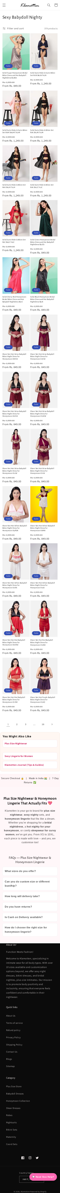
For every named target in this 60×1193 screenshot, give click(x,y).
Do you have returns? (18, 906)
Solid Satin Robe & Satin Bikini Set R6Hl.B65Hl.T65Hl (14, 131)
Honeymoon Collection (18, 1100)
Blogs (9, 1058)
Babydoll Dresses (15, 1093)
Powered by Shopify (38, 1191)
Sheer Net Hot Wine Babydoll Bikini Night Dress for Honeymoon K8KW (14, 356)
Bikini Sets (11, 1129)
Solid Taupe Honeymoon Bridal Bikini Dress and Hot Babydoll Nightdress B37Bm (15, 75)
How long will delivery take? (22, 896)
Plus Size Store (13, 1086)
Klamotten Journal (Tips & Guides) (24, 764)
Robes (9, 1115)
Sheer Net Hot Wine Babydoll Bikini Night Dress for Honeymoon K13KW (42, 413)
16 (43, 724)
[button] (4, 5)
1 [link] (8, 724)
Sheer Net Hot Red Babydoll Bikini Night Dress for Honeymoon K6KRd (13, 642)
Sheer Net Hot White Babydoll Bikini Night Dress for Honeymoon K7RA (14, 585)
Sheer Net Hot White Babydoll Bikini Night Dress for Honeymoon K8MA (42, 528)
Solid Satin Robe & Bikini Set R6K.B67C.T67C (42, 186)
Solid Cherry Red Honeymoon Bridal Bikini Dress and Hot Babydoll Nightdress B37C (14, 299)
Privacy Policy (13, 1037)
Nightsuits (11, 1122)
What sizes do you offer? (20, 871)
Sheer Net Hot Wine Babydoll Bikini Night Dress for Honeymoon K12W (14, 470)
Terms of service (14, 1022)
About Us (10, 1015)
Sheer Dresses (13, 1108)
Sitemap (10, 1066)
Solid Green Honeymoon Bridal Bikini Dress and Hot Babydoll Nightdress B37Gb (42, 242)
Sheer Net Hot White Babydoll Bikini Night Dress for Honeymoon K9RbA (14, 528)
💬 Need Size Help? (43, 1177)
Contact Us (11, 1051)
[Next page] (51, 724)
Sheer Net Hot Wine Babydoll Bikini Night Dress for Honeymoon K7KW (42, 356)
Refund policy (13, 1030)
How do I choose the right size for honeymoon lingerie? (26, 929)
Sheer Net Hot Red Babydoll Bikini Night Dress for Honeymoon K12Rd (41, 642)
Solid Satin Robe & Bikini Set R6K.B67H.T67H (14, 186)
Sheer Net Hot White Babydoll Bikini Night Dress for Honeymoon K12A (42, 585)
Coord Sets (11, 1144)
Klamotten (25, 1191)
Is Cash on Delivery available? (24, 917)
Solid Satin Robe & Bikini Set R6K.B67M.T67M (42, 131)
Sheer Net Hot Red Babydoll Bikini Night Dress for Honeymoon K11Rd (13, 699)
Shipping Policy (14, 1044)
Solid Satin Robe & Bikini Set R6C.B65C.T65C (14, 241)
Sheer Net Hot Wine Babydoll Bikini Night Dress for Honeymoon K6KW (14, 413)
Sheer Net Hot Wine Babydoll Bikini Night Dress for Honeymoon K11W (42, 470)
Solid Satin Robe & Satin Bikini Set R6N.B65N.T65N (42, 74)
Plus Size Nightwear (16, 743)
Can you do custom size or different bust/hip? (27, 883)
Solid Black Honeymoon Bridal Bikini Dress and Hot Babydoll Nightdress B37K (42, 299)
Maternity (11, 1136)
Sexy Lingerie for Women (19, 756)
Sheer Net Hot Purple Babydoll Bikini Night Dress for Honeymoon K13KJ (42, 699)
